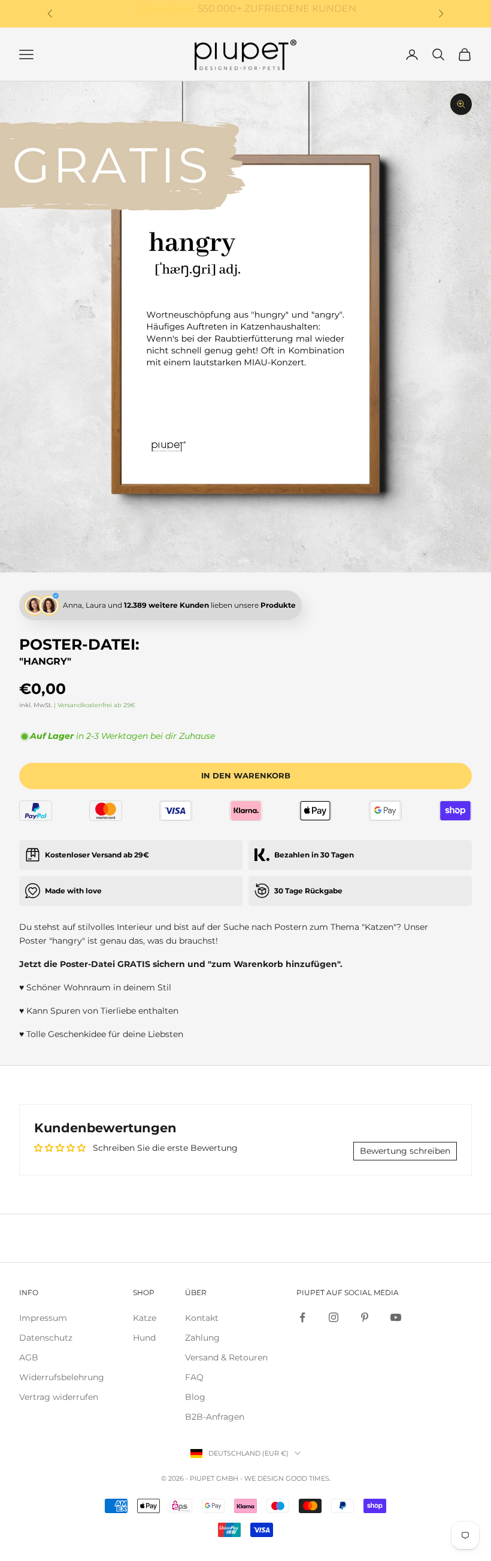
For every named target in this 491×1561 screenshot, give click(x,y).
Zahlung (202, 1337)
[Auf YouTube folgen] (396, 1317)
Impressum (43, 1318)
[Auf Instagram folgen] (334, 1317)
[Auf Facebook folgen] (302, 1317)
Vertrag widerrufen (58, 1397)
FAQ (194, 1377)
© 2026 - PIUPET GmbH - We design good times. (246, 1478)
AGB (28, 1357)
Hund (144, 1337)
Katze (144, 1318)
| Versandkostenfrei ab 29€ (94, 705)
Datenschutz (45, 1337)
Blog (195, 1397)
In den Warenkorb (245, 775)
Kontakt (202, 1318)
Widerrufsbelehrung (61, 1377)
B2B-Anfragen (214, 1416)
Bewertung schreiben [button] (405, 1150)
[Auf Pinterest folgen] (365, 1317)
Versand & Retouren (226, 1357)
